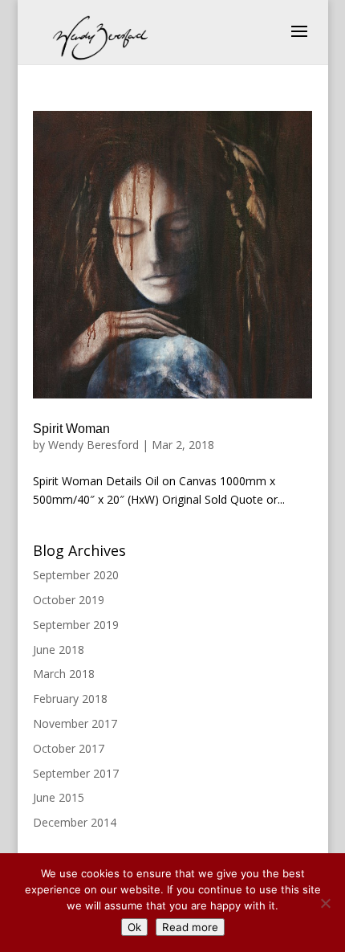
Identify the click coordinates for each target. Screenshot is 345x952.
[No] (325, 903)
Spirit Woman (71, 428)
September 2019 (76, 624)
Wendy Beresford (93, 444)
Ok (134, 927)
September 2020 (76, 574)
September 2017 (76, 773)
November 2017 (75, 723)
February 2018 (70, 698)
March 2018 (64, 673)
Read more (190, 927)
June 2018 (58, 649)
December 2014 (74, 822)
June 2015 (58, 797)
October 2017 (68, 748)
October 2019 (68, 599)
